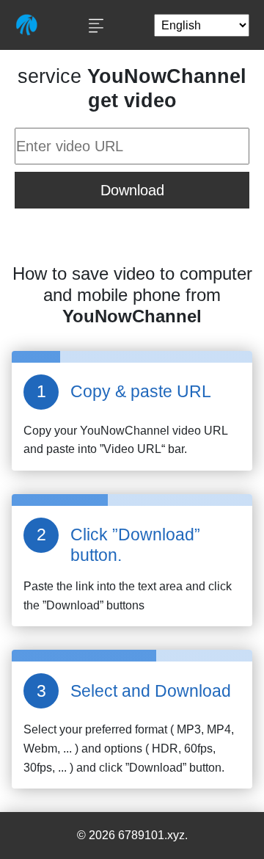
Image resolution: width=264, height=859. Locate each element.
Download (132, 190)
